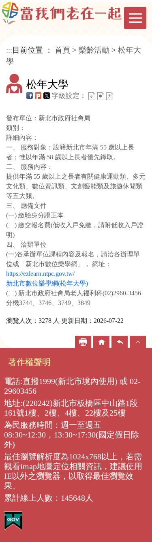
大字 (109, 96)
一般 (100, 96)
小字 (91, 96)
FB (29, 95)
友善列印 (83, 342)
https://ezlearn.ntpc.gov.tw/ (40, 273)
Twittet (46, 95)
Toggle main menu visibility (135, 18)
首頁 (62, 50)
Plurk (38, 95)
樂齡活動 (94, 50)
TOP (138, 342)
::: (9, 50)
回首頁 (101, 342)
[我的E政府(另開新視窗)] (13, 520)
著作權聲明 (29, 362)
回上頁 (119, 342)
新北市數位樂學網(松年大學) (47, 283)
